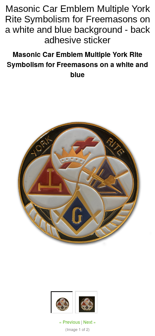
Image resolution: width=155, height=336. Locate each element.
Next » (89, 322)
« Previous (69, 322)
